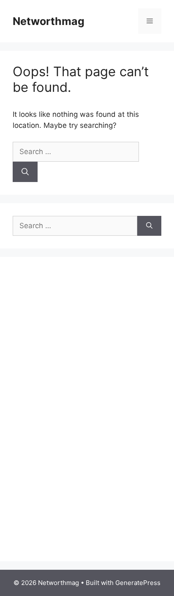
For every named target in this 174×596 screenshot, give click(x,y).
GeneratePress (137, 583)
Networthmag (48, 21)
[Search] (25, 172)
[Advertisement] (76, 418)
